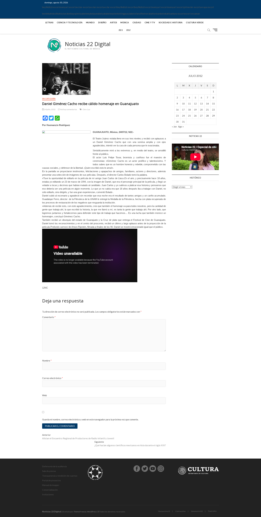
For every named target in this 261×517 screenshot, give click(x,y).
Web (44, 395)
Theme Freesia (80, 512)
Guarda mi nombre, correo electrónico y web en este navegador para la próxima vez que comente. (90, 419)
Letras (49, 22)
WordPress (92, 512)
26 (195, 115)
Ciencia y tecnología (69, 22)
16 (177, 109)
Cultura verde (195, 22)
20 (201, 109)
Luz (88, 109)
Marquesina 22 (164, 511)
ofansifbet (139, 13)
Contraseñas (180, 511)
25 (189, 115)
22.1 (121, 30)
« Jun (174, 126)
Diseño (102, 22)
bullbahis (57, 13)
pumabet (98, 13)
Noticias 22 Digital (87, 44)
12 (195, 103)
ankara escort (177, 13)
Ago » (181, 126)
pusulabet (129, 13)
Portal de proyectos (51, 480)
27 (201, 115)
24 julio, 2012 (49, 109)
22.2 (128, 30)
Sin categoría (49, 98)
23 (177, 115)
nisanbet (159, 13)
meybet (90, 13)
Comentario (49, 317)
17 (183, 109)
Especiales (212, 511)
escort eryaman (192, 13)
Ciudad (136, 22)
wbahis (167, 13)
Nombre (47, 360)
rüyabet (82, 13)
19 (195, 109)
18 (189, 109)
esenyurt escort (68, 7)
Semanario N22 (197, 511)
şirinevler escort (192, 7)
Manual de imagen (50, 485)
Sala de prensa (49, 471)
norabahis (150, 13)
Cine (85, 109)
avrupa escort (207, 7)
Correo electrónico (52, 378)
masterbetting (117, 13)
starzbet (66, 13)
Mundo (90, 22)
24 (183, 115)
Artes (113, 22)
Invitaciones (48, 494)
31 (183, 121)
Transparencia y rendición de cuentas (59, 475)
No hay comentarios (68, 109)
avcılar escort (82, 7)
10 (183, 103)
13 (201, 103)
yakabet (106, 13)
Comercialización (50, 489)
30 (177, 121)
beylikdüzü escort (51, 7)
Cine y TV (150, 22)
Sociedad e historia (171, 22)
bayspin (74, 13)
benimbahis (47, 13)
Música (124, 22)
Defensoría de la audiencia (54, 466)
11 (189, 103)
